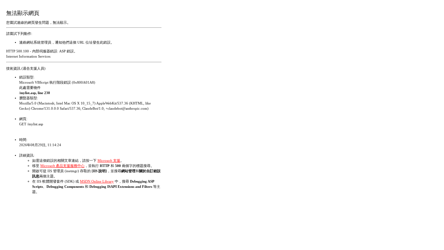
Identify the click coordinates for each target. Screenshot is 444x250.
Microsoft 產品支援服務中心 (62, 166)
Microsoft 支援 (109, 160)
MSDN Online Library (97, 181)
